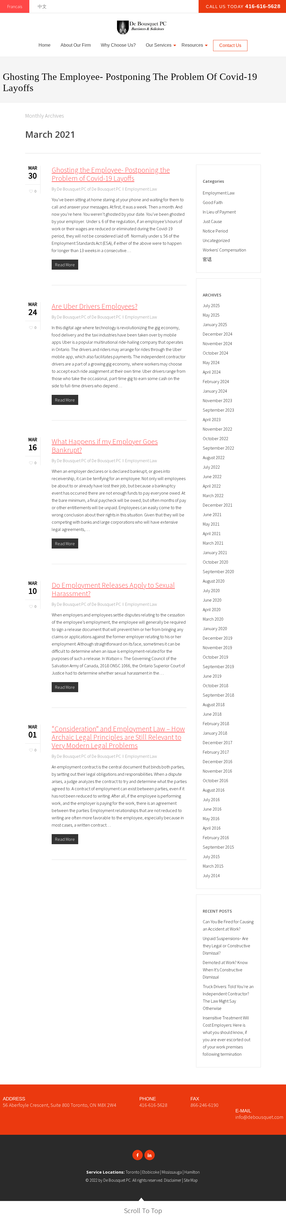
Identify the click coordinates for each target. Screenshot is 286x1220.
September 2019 (218, 666)
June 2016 (212, 809)
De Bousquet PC (117, 1180)
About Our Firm (76, 45)
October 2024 (215, 353)
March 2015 (213, 866)
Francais (14, 6)
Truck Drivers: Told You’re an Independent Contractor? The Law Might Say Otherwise (228, 997)
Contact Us (230, 45)
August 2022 (214, 457)
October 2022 (215, 438)
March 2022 (213, 495)
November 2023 (217, 400)
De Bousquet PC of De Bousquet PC (89, 189)
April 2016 (212, 828)
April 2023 (212, 419)
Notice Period (215, 231)
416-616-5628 (153, 1105)
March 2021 (213, 543)
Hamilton (192, 1172)
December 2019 (217, 638)
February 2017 (216, 752)
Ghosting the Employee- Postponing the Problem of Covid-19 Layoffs (111, 174)
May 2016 (211, 818)
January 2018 (215, 733)
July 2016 (211, 799)
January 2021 (215, 552)
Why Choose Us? (118, 45)
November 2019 (217, 647)
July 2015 (211, 856)
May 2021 (211, 524)
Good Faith (213, 202)
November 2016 (217, 771)
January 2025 (215, 324)
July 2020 (211, 590)
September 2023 (218, 410)
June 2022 (212, 476)
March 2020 (213, 619)
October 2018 (215, 685)
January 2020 (215, 628)
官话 (207, 259)
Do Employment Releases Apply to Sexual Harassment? (113, 589)
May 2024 (211, 362)
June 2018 (212, 714)
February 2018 (216, 723)
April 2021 (212, 533)
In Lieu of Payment (219, 212)
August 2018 (214, 704)
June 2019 (212, 676)
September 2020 (218, 571)
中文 (42, 6)
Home (45, 45)
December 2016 (217, 761)
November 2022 (217, 429)
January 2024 (215, 391)
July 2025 (211, 305)
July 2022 (211, 467)
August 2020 (214, 581)
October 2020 (215, 562)
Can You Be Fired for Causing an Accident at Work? (228, 925)
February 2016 (216, 837)
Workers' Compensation (224, 250)
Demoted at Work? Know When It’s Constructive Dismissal (225, 970)
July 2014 (211, 875)
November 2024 (217, 343)
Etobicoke (150, 1172)
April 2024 (212, 372)
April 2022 (212, 486)
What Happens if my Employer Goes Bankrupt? (105, 445)
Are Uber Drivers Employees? (94, 306)
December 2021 (217, 505)
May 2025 (211, 315)
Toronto (133, 1172)
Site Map (191, 1180)
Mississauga (172, 1172)
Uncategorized (216, 240)
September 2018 (218, 695)
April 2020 (212, 609)
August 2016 (214, 790)
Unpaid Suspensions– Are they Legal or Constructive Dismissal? (226, 946)
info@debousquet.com (259, 1117)
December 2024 (217, 334)
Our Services (158, 45)
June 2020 (212, 600)
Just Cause (212, 221)
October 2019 (215, 657)
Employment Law (141, 189)
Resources (192, 45)
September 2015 (218, 847)
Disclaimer (172, 1180)
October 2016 (215, 780)
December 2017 (217, 742)
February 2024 (216, 381)
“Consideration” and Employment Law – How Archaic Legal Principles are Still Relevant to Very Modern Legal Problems (118, 737)
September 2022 (218, 448)
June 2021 (212, 514)
